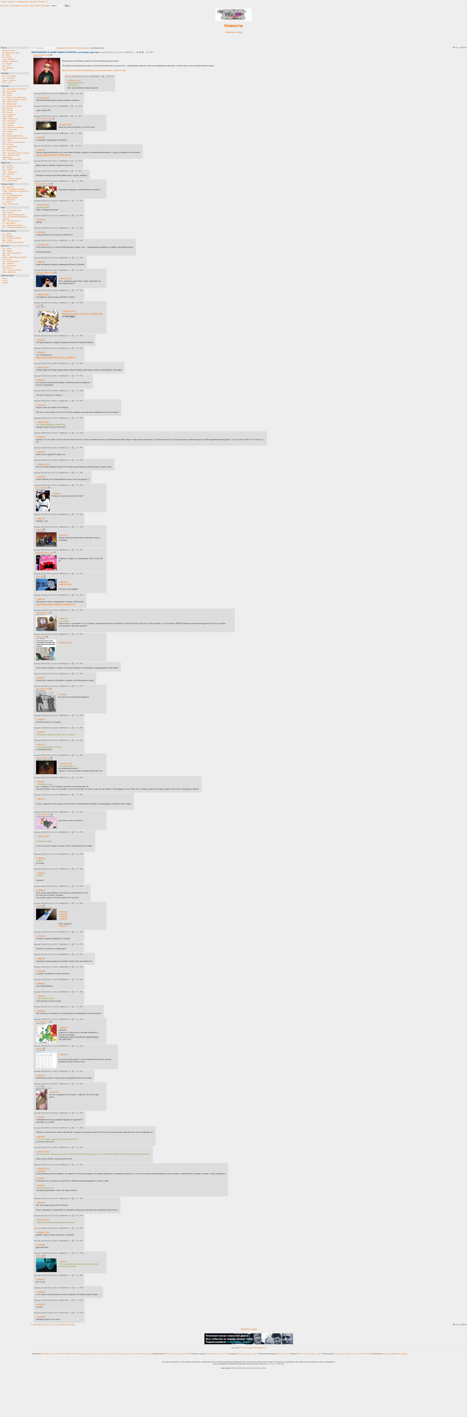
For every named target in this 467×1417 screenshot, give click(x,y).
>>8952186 (40, 858)
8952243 (64, 574)
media (311, 1354)
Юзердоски (16, 6)
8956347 (64, 1253)
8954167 (64, 1147)
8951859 (64, 106)
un (134, 1354)
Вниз (64, 48)
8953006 (64, 967)
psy (107, 1354)
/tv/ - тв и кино (7, 144)
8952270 (64, 595)
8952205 (64, 527)
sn (120, 1354)
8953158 (64, 1046)
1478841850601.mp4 (43, 814)
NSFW (38, 6)
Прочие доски (400, 1354)
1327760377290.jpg (42, 689)
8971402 (64, 1313)
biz (47, 1354)
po (386, 1354)
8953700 (64, 1128)
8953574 (64, 1113)
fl (66, 1354)
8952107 (64, 290)
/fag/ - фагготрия (9, 272)
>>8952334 (40, 720)
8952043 (64, 240)
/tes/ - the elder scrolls (10, 221)
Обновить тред (81, 48)
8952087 (64, 258)
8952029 (64, 228)
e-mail (4, 281)
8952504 (64, 755)
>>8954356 (40, 1245)
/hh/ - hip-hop (7, 110)
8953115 (64, 1007)
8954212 (64, 1165)
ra (221, 1354)
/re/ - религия (7, 132)
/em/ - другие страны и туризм (14, 99)
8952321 (64, 674)
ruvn (245, 1354)
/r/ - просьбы (7, 63)
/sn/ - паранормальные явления (15, 138)
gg (340, 1354)
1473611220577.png (43, 1022)
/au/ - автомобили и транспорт (14, 89)
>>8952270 (40, 745)
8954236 (64, 1198)
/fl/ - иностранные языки (12, 106)
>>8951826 (40, 137)
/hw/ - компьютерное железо (13, 189)
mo (91, 1354)
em (57, 1354)
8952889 (64, 954)
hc (358, 1354)
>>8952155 (40, 477)
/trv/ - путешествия (9, 181)
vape (348, 1354)
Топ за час (235, 1348)
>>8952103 (40, 340)
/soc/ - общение (8, 59)
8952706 (64, 854)
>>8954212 (40, 1203)
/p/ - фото (6, 176)
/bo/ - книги (6, 95)
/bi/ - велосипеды (9, 91)
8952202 (64, 514)
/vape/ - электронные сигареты (14, 257)
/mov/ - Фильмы (8, 123)
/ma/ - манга (7, 240)
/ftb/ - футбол (7, 108)
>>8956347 (40, 1279)
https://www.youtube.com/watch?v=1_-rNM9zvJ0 (55, 357)
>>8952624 (40, 873)
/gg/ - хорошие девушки (11, 253)
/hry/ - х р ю (7, 83)
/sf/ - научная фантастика (12, 136)
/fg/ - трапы (6, 249)
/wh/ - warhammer (9, 151)
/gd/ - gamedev (8, 187)
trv (189, 1354)
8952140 (64, 376)
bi (44, 1354)
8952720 (64, 869)
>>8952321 (40, 890)
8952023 (64, 215)
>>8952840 (40, 959)
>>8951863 (40, 232)
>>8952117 (40, 380)
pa (179, 1354)
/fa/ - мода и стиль (9, 102)
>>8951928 (40, 220)
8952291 (64, 610)
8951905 (64, 146)
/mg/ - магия (7, 117)
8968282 (64, 1275)
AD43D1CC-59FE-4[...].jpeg (45, 273)
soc (306, 1354)
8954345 (64, 1216)
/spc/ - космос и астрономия (13, 142)
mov (95, 1354)
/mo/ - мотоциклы (9, 121)
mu (99, 1354)
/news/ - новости (8, 80)
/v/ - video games (9, 223)
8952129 (64, 363)
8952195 (64, 485)
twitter (4, 278)
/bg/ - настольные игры (11, 210)
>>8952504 (40, 782)
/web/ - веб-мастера (10, 204)
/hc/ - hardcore (8, 264)
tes (249, 1354)
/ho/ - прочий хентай (10, 261)
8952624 (64, 795)
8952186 (64, 473)
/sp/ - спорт (6, 140)
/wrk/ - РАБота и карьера (12, 178)
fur (337, 1354)
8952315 (64, 664)
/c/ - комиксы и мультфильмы (14, 97)
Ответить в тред (233, 32)
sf (117, 1354)
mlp (86, 1354)
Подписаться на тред (52, 1325)
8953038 (64, 992)
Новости (233, 25)
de (165, 1354)
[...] (46, 2)
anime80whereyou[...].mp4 (45, 552)
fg (333, 1354)
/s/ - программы (8, 200)
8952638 (64, 812)
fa (60, 1354)
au (41, 1354)
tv (130, 1354)
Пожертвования (22, 2)
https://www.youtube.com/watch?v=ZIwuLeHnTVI (55, 604)
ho (355, 1354)
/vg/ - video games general (12, 225)
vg (255, 1354)
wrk (185, 1354)
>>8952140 (40, 405)
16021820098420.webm (44, 119)
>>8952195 (40, 519)
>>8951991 (40, 732)
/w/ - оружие (7, 149)
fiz (63, 1354)
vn (289, 1354)
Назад (58, 48)
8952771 (64, 932)
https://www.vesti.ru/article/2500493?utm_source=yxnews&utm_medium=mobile (94, 70)
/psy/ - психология (9, 129)
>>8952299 (40, 1317)
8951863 (64, 116)
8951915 (64, 161)
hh (72, 1354)
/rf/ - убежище (7, 68)
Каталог (25, 6)
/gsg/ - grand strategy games (13, 215)
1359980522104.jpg (42, 613)
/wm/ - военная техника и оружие (15, 153)
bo (51, 1354)
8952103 (64, 270)
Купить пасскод (8, 51)
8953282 (64, 1071)
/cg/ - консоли (7, 212)
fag (371, 1354)
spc (127, 1354)
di (168, 1354)
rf (322, 1354)
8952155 (64, 401)
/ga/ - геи (5, 255)
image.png (39, 529)
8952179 (64, 460)
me (79, 1354)
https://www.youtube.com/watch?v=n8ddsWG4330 (82, 314)
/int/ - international (9, 76)
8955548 (64, 1241)
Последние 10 (260, 1348)
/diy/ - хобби (7, 170)
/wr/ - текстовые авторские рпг (14, 227)
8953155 (64, 1019)
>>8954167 (40, 1185)
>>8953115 (62, 1028)
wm (143, 1354)
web (228, 1354)
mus (175, 1354)
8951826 (95, 76)
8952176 (64, 448)
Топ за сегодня (247, 1348)
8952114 (64, 303)
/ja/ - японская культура (11, 238)
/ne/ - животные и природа (12, 127)
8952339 (64, 686)
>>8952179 (40, 1304)
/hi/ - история (7, 112)
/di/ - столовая (8, 168)
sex (367, 1354)
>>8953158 (53, 1092)
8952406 (64, 728)
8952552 (64, 777)
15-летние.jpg (41, 637)
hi (75, 1354)
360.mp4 (39, 1086)
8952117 (64, 336)
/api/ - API (6, 66)
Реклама (40, 2)
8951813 (130, 52)
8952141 (64, 391)
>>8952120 (40, 437)
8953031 (64, 979)
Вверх (39, 1325)
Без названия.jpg (42, 488)
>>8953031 (40, 996)
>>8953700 (40, 1178)
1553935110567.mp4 (43, 758)
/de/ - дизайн (7, 166)
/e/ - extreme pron (9, 266)
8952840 (64, 944)
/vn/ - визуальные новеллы (13, 242)
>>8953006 (40, 984)
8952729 (64, 886)
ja (282, 1354)
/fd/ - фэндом (7, 236)
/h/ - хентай (6, 259)
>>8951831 (40, 150)
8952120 (64, 348)
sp (123, 1354)
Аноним (68, 76)
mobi (214, 1354)
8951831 (64, 93)
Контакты (11, 2)
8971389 (64, 1300)
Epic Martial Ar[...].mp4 (43, 184)
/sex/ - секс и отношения (12, 270)
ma (285, 1354)
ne (103, 1354)
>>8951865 (40, 262)
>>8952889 (40, 971)
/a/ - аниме (6, 234)
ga (344, 1354)
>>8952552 (40, 1137)
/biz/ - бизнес (7, 93)
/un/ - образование (9, 146)
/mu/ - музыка (7, 125)
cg (241, 1354)
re (110, 1354)
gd (206, 1354)
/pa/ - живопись (8, 174)
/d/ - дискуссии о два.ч (11, 53)
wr (258, 1354)
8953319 (64, 1084)
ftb (69, 1354)
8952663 (64, 832)
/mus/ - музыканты (9, 172)
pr (218, 1354)
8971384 (64, 1288)
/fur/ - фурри (7, 251)
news (6, 6)
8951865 (64, 133)
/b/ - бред (6, 55)
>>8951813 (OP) (73, 81)
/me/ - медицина (8, 114)
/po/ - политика (8, 78)
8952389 (64, 715)
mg (82, 1354)
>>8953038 (40, 1011)
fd (279, 1354)
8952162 (64, 418)
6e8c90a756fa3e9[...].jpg (41, 55)
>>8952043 (40, 1292)
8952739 (64, 903)
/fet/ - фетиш (7, 268)
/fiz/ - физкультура (9, 104)
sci (114, 1354)
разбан (5, 283)
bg (237, 1354)
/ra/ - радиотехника (10, 197)
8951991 (64, 181)
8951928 (64, 171)
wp (147, 1354)
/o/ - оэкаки (6, 57)
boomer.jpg (39, 576)
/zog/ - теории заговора (11, 159)
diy (171, 1354)
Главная (4, 2)
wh (140, 1354)
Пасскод (33, 2)
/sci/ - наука (7, 134)
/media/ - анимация (10, 61)
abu (318, 1354)
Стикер (38, 305)
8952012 (64, 201)
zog (151, 1354)
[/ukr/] (233, 20)
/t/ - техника (7, 202)
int (383, 1354)
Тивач (4, 70)
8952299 (64, 634)
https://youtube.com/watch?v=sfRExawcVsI (53, 155)
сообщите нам (273, 1364)
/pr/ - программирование (12, 195)
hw (209, 1354)
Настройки (45, 6)
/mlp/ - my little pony (10, 119)
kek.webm (39, 906)
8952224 (64, 550)
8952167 (64, 433)
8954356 (64, 1228)
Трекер (32, 6)
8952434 (64, 740)
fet (364, 1354)
